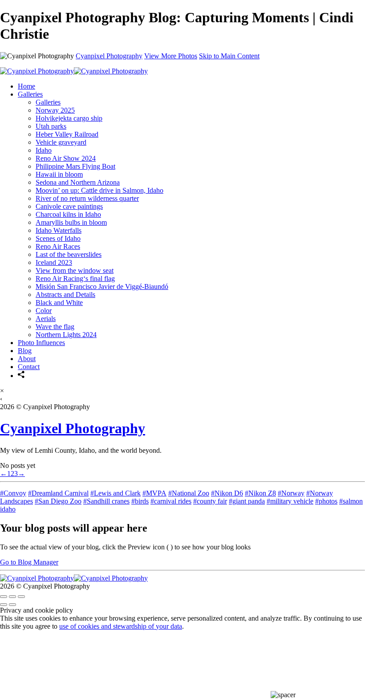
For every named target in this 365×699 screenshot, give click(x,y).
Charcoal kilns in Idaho (68, 214)
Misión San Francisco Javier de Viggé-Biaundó (102, 286)
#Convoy (13, 493)
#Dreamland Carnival (58, 493)
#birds (140, 501)
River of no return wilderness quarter (87, 198)
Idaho (44, 150)
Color (44, 310)
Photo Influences (41, 342)
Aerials (46, 318)
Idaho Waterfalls (58, 230)
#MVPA (154, 493)
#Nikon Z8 (260, 493)
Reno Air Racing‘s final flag (75, 278)
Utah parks (51, 126)
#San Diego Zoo (58, 501)
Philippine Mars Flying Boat (75, 166)
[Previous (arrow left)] (3, 604)
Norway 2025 (55, 110)
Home (26, 86)
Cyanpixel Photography (109, 56)
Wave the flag (55, 326)
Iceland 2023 (54, 262)
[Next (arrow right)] (12, 604)
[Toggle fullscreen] (12, 596)
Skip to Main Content (229, 56)
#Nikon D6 (227, 493)
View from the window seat (75, 270)
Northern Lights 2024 (66, 334)
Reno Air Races (58, 246)
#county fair (210, 501)
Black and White (59, 302)
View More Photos (170, 56)
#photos (326, 501)
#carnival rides (170, 501)
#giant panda (247, 501)
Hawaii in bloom (59, 174)
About (27, 358)
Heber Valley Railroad (67, 134)
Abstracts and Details (65, 294)
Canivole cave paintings (69, 206)
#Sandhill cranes (106, 501)
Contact (29, 366)
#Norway (291, 493)
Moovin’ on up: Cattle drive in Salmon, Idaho (99, 190)
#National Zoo (188, 493)
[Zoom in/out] (21, 596)
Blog (25, 350)
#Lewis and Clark (115, 493)
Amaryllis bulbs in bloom (71, 222)
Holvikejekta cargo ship (69, 118)
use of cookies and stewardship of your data (120, 626)
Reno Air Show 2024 (66, 158)
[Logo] (74, 71)
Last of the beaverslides (68, 254)
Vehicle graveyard (61, 142)
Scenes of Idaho (58, 238)
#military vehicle (290, 501)
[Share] (21, 375)
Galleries (30, 94)
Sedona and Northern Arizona (78, 182)
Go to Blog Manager (29, 562)
